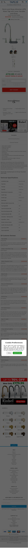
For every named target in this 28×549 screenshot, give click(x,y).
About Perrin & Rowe (14, 492)
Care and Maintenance (14, 475)
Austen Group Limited (17, 542)
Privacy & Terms (19, 350)
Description (14, 135)
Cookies (14, 456)
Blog (14, 473)
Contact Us (14, 455)
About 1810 (14, 493)
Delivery (14, 453)
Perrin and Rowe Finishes (14, 470)
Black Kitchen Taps (13, 478)
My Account (14, 459)
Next (25, 369)
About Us (14, 451)
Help (14, 458)
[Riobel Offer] (14, 391)
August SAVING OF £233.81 (13, 76)
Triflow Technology (14, 472)
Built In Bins (14, 481)
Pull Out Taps (14, 476)
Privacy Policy (14, 489)
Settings (9, 353)
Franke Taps (14, 482)
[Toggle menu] (2, 2)
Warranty (14, 461)
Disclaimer (14, 460)
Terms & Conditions (21, 508)
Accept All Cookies (17, 353)
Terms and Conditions (14, 488)
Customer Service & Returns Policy (13, 454)
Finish (3, 80)
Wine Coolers (13, 477)
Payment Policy (14, 462)
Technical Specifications (14, 138)
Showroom (14, 471)
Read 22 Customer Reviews (17, 16)
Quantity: (4, 84)
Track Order (14, 464)
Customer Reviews (14, 142)
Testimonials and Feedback (14, 490)
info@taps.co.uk (15, 525)
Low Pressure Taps (14, 480)
